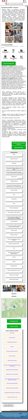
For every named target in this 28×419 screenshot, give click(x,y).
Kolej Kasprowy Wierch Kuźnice (12, 351)
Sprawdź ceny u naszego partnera (19, 143)
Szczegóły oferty (14, 321)
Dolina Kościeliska (12, 355)
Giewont (12, 346)
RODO (22, 416)
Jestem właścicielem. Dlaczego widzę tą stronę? (9, 405)
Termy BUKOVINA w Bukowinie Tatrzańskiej (12, 392)
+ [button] (3, 300)
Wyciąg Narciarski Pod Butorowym (12, 369)
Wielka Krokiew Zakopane (12, 360)
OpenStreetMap (23, 317)
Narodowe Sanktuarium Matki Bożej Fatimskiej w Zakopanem (12, 365)
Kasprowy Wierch (12, 337)
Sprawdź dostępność (8, 63)
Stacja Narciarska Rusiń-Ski (12, 397)
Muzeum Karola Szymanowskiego (12, 374)
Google (20, 413)
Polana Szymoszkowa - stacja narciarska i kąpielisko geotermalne (12, 379)
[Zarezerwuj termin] (26, 6)
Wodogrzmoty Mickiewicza (12, 342)
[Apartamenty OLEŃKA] (9, 25)
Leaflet (19, 317)
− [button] (3, 302)
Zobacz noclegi (14, 326)
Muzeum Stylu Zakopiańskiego (12, 383)
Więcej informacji (19, 147)
